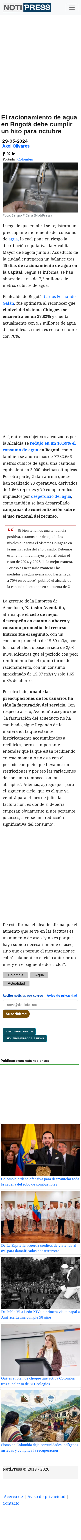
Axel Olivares (16, 146)
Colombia (25, 159)
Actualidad (16, 983)
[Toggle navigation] (72, 7)
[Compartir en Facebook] (4, 153)
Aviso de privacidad (62, 995)
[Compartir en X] (8, 153)
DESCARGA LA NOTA (19, 1031)
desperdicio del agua (51, 496)
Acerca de (13, 1496)
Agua (39, 975)
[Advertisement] (40, 69)
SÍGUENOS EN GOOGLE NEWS (25, 1038)
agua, (14, 239)
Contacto (11, 1503)
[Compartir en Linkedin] (13, 153)
